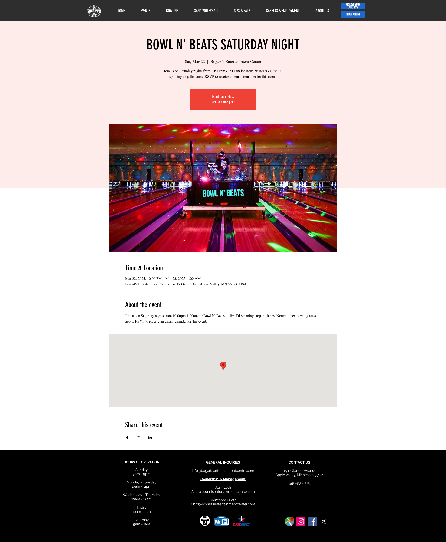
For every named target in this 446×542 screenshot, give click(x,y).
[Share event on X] (139, 437)
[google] (289, 521)
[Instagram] (300, 521)
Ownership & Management (223, 479)
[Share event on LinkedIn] (150, 437)
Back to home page (223, 102)
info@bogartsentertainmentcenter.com (223, 471)
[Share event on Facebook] (127, 437)
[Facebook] (312, 521)
